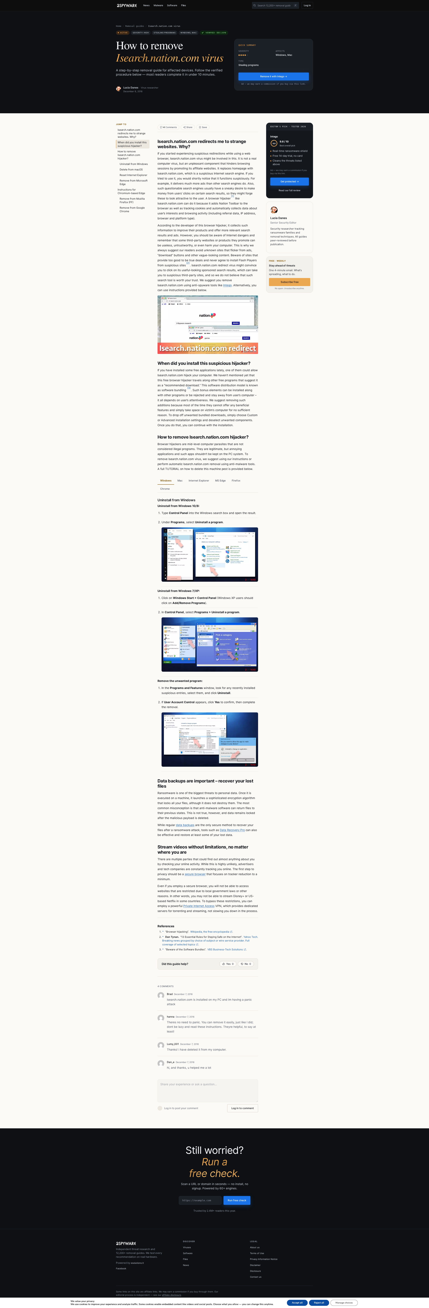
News (146, 5)
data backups (185, 825)
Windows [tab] (165, 480)
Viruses (187, 1247)
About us (255, 1247)
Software (172, 5)
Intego (227, 285)
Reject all (319, 1302)
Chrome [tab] (165, 488)
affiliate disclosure (171, 1295)
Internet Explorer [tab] (199, 480)
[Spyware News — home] (127, 5)
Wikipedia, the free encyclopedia (209, 931)
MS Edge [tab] (220, 480)
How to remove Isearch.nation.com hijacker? (129, 155)
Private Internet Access (198, 906)
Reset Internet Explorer (133, 175)
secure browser (195, 874)
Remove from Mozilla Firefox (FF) (132, 200)
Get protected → (290, 181)
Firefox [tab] (236, 480)
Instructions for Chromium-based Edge (131, 191)
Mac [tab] (180, 480)
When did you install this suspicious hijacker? (132, 144)
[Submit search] (254, 5)
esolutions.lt (137, 1263)
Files (183, 5)
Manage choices (344, 1302)
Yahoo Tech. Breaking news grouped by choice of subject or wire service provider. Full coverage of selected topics (210, 940)
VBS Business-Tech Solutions (225, 949)
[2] (188, 263)
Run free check (237, 1200)
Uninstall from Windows (134, 164)
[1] (232, 196)
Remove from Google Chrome (132, 209)
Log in (307, 5)
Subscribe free (290, 282)
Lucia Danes (130, 87)
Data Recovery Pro (232, 830)
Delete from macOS (131, 169)
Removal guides (134, 26)
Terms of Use (257, 1253)
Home (118, 26)
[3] (189, 387)
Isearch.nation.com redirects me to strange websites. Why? (131, 133)
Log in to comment (242, 1108)
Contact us (255, 1276)
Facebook (121, 1268)
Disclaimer (255, 1265)
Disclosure (255, 1271)
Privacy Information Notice (264, 1259)
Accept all (297, 1302)
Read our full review (289, 190)
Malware (158, 5)
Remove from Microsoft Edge (133, 182)
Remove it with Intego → (273, 76)
